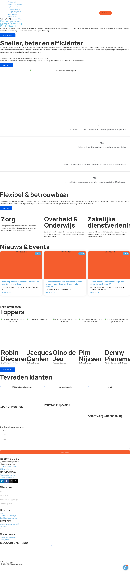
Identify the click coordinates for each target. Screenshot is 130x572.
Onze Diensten (51, 13)
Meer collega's (7, 369)
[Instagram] (11, 481)
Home (41, 13)
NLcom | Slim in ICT (6, 563)
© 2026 (2, 561)
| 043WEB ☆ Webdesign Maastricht (12, 564)
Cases (86, 13)
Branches (6, 208)
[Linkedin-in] (2, 481)
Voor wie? (64, 13)
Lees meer (6, 65)
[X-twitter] (15, 481)
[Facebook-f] (6, 481)
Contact (104, 13)
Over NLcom (75, 13)
